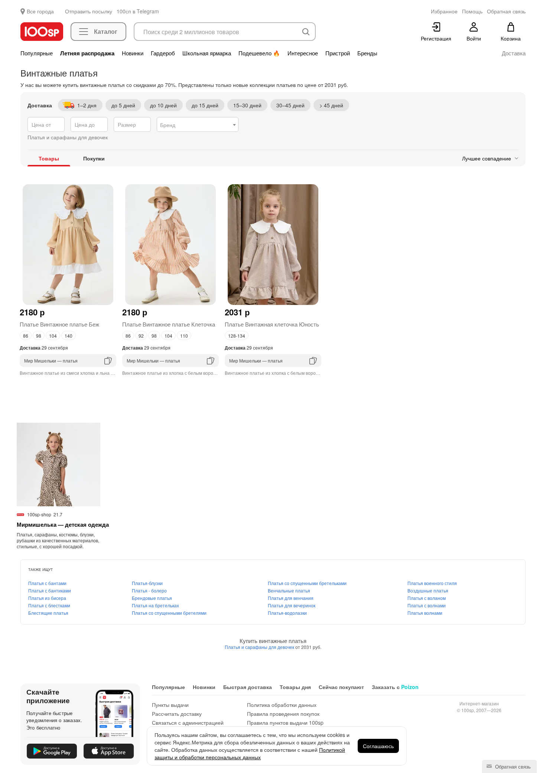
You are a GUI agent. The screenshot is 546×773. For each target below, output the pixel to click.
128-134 (236, 335)
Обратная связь (512, 766)
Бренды (367, 53)
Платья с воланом (426, 598)
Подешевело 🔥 (259, 53)
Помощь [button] (472, 11)
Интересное (302, 53)
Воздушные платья (427, 590)
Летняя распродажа (87, 53)
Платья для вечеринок (291, 605)
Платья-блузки (147, 583)
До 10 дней (163, 105)
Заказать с (395, 687)
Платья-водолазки (287, 613)
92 (141, 335)
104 (53, 335)
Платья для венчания (290, 598)
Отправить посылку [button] (88, 11)
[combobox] (197, 124)
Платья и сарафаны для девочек (260, 647)
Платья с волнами (426, 605)
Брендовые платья (152, 598)
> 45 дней (331, 105)
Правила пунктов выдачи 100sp (285, 722)
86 (25, 335)
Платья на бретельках (155, 605)
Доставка (514, 53)
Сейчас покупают (341, 687)
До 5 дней (123, 105)
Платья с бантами (47, 583)
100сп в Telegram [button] (138, 11)
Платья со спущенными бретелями (169, 613)
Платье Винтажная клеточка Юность (272, 324)
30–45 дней (290, 105)
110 (184, 335)
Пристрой (337, 53)
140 (68, 335)
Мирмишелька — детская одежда (63, 524)
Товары (49, 158)
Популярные (36, 53)
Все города (40, 11)
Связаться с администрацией (188, 722)
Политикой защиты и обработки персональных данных (250, 753)
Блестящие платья (48, 613)
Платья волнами (424, 613)
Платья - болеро (149, 590)
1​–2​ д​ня (87, 105)
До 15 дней (205, 105)
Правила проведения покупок (283, 713)
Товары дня (295, 687)
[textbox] (197, 124)
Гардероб (163, 53)
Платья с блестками (49, 605)
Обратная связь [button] (506, 11)
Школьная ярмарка (206, 53)
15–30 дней (247, 105)
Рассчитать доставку (177, 713)
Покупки (94, 158)
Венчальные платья (289, 590)
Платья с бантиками (49, 590)
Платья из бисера (47, 598)
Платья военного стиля (432, 583)
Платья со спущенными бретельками (307, 583)
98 (38, 335)
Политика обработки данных (281, 704)
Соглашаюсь (378, 746)
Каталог (105, 31)
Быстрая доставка (247, 687)
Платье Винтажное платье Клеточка (168, 324)
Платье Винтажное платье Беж (59, 324)
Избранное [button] (444, 11)
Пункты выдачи (170, 704)
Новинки (132, 53)
